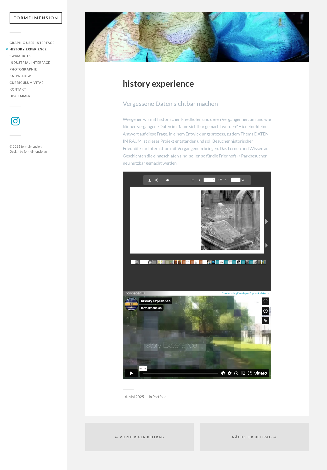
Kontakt (18, 89)
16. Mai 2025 (133, 396)
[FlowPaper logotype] (135, 293)
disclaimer (20, 96)
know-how (20, 76)
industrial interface (30, 63)
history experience (28, 49)
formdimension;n (35, 151)
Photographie (23, 69)
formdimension (35, 17)
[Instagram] (15, 121)
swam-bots (20, 56)
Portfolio (159, 396)
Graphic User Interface (32, 43)
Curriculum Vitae (26, 83)
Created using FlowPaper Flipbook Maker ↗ (245, 293)
